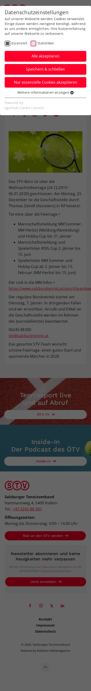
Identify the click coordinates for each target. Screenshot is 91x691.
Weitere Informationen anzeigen (43, 92)
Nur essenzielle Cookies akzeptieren (45, 82)
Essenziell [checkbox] (19, 43)
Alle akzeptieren (46, 56)
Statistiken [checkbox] (45, 43)
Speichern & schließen (45, 69)
